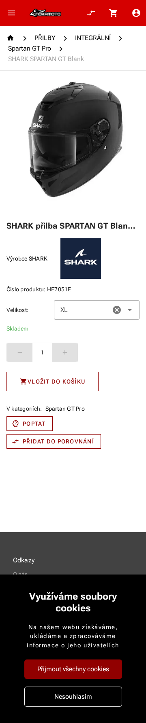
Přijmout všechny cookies (73, 669)
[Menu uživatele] (136, 13)
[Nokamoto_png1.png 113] (45, 13)
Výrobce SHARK (26, 258)
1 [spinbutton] (42, 352)
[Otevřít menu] (11, 13)
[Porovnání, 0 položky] (91, 13)
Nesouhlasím (73, 696)
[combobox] (97, 310)
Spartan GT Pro (65, 408)
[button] (117, 310)
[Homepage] (11, 38)
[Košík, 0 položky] (113, 13)
